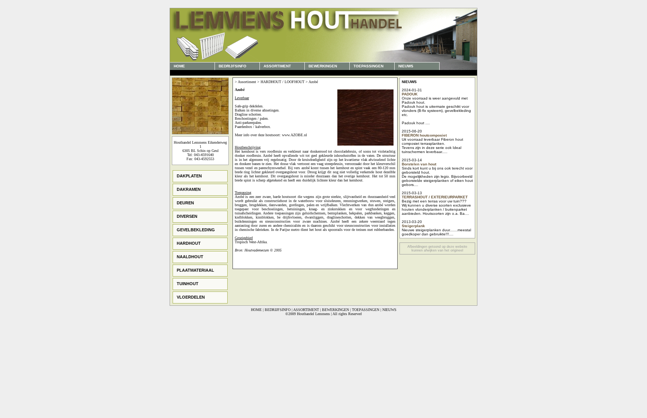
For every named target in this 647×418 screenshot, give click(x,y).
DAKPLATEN (189, 176)
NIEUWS (405, 66)
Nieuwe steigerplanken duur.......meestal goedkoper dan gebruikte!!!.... (436, 232)
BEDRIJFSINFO (232, 66)
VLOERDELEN (191, 297)
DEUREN (185, 203)
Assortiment (247, 82)
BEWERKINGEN (323, 66)
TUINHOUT (187, 283)
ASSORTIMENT (278, 66)
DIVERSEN (187, 216)
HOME (179, 66)
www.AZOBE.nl (294, 135)
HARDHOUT (189, 243)
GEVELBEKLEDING (196, 230)
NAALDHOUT (190, 256)
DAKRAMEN (189, 189)
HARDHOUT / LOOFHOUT (282, 82)
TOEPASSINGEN (368, 66)
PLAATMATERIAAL (195, 270)
